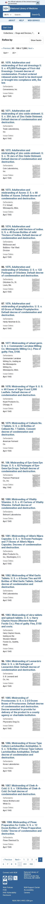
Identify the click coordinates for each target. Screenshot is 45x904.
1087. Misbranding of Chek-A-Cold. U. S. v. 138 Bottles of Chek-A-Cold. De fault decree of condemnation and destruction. (21, 790)
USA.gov (29, 901)
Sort (5, 53)
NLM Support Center (32, 887)
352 (31, 864)
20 (15, 53)
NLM (14, 901)
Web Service (34, 20)
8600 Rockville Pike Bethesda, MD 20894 (32, 877)
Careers (27, 893)
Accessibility (29, 890)
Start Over (7, 27)
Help (21, 20)
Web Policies (8, 887)
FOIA (5, 890)
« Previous (6, 48)
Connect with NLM (10, 873)
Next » (31, 48)
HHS (23, 901)
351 (25, 864)
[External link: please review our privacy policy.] (5, 878)
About (12, 20)
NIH (18, 901)
